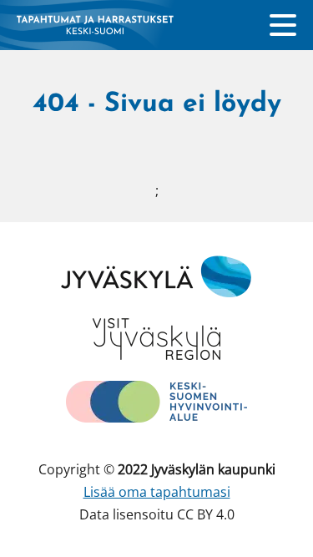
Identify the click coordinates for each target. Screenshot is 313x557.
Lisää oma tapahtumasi (156, 492)
